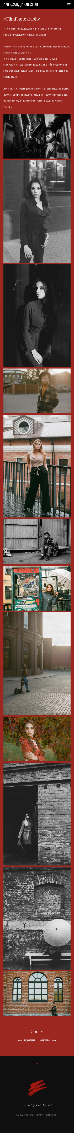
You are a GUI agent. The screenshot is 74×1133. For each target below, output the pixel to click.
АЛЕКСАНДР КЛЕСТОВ (20, 5)
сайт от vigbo (37, 1125)
